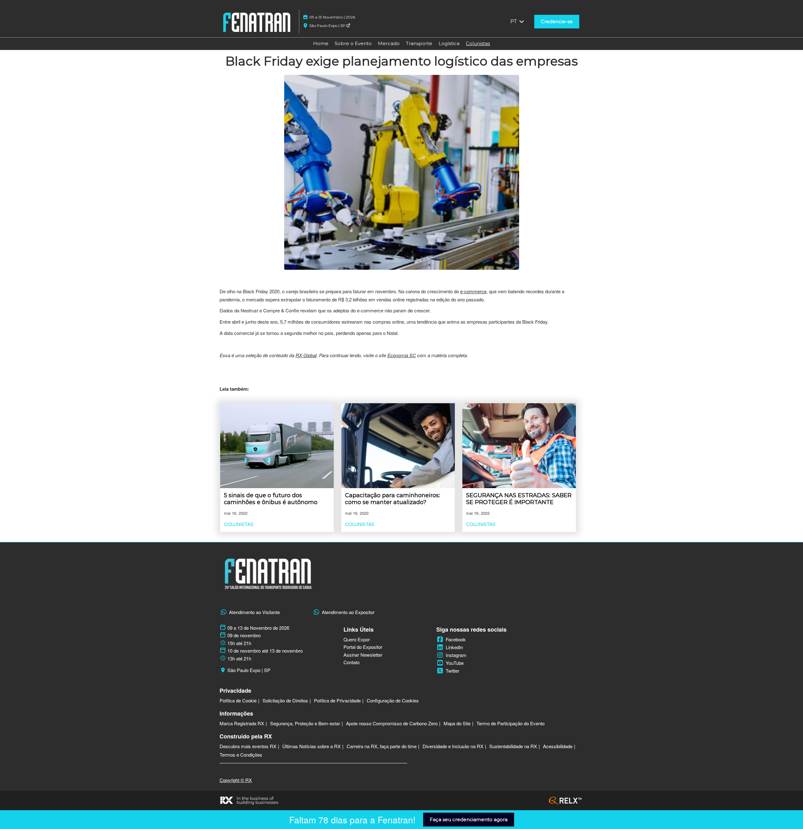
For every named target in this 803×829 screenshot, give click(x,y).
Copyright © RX (236, 780)
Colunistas (478, 43)
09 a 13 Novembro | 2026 (332, 17)
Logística (449, 43)
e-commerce (473, 291)
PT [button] (514, 21)
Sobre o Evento (353, 43)
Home (320, 43)
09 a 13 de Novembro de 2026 (258, 628)
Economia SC (401, 355)
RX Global (305, 355)
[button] (556, 22)
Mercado (389, 43)
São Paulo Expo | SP (327, 25)
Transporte (419, 43)
